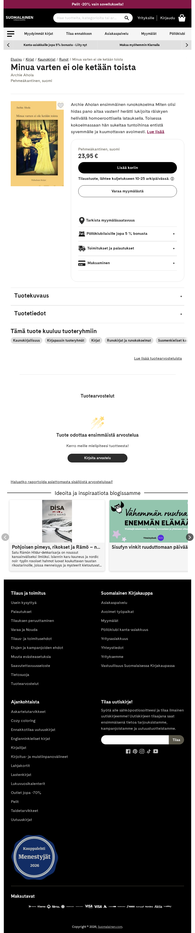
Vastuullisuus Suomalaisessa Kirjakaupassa (138, 665)
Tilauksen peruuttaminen (32, 620)
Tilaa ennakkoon (79, 34)
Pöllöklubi (177, 34)
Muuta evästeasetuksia (31, 656)
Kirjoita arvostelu (97, 458)
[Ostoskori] (181, 17)
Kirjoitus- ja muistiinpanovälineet (39, 756)
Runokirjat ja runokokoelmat (129, 340)
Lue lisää (155, 131)
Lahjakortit (20, 765)
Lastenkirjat (21, 774)
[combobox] (93, 18)
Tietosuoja (20, 674)
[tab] (97, 296)
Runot (63, 59)
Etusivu (16, 59)
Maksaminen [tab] (98, 263)
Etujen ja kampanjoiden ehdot (37, 647)
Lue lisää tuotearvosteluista (158, 358)
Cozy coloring (23, 720)
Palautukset (21, 611)
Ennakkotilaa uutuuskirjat (33, 729)
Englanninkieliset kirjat (30, 738)
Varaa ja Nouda (24, 629)
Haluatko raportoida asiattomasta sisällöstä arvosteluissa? (62, 482)
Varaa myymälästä (128, 191)
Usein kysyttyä (24, 602)
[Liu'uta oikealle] (186, 45)
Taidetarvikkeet (24, 810)
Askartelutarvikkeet (28, 711)
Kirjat (30, 59)
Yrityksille (145, 18)
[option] (55, 45)
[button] (11, 33)
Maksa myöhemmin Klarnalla (140, 45)
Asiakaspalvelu (116, 34)
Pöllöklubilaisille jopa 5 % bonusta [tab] (117, 233)
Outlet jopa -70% (26, 792)
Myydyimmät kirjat (38, 34)
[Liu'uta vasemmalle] (8, 45)
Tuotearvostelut (25, 683)
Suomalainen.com (110, 926)
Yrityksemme (112, 656)
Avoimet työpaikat (117, 611)
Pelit (15, 801)
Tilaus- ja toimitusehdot (31, 638)
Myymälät (148, 34)
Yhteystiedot (112, 647)
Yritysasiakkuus (114, 638)
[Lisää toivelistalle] (60, 105)
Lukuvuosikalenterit (28, 783)
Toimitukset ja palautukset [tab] (110, 248)
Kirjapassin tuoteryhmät (65, 340)
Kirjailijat (18, 747)
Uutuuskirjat (21, 819)
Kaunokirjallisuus (26, 340)
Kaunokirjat (46, 59)
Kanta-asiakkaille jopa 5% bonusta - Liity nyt (55, 45)
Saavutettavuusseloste (30, 665)
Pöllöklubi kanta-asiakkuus (124, 629)
